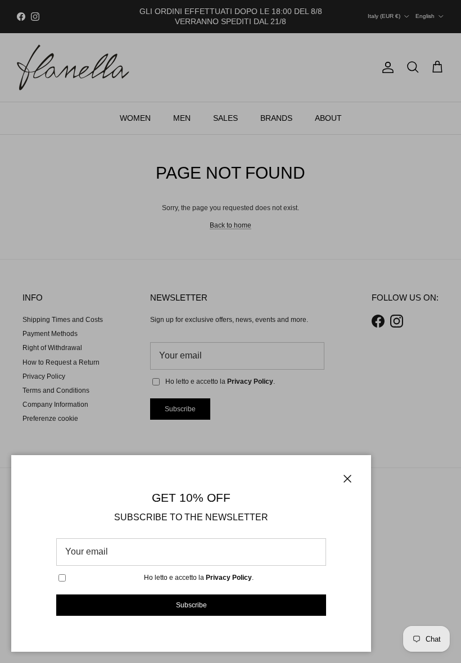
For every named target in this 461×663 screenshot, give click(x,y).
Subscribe (191, 605)
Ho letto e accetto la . (199, 578)
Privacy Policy (229, 578)
